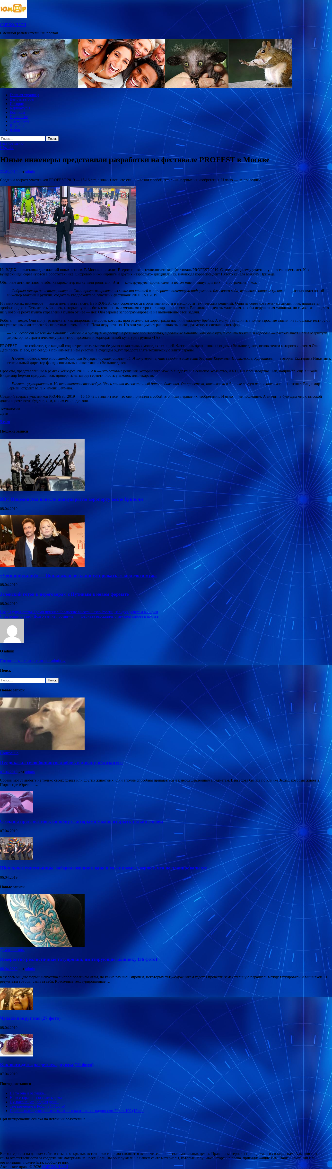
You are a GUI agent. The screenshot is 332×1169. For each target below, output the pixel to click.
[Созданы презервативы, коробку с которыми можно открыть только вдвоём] (16, 812)
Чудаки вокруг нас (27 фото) (30, 1018)
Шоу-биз (17, 125)
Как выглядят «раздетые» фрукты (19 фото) (47, 1064)
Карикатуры (20, 108)
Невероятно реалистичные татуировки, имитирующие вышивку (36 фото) (78, 959)
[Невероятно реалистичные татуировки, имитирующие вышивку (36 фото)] (42, 945)
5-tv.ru (5, 422)
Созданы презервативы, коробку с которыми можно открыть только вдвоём (81, 821)
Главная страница (24, 95)
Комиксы (17, 112)
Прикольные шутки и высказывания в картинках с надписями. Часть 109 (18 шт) (77, 1111)
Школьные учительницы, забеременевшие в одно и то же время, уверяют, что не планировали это (104, 867)
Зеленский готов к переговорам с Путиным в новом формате (64, 594)
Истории (17, 104)
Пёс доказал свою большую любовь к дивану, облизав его (61, 762)
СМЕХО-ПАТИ (13, 25)
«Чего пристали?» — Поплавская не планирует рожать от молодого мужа (78, 575)
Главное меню (12, 143)
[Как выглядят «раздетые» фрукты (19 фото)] (16, 1055)
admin (30, 172)
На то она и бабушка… (29, 1093)
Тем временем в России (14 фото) (37, 1106)
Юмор (15, 130)
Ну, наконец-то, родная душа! (34, 1102)
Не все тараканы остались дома (36, 1097)
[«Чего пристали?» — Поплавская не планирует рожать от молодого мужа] (42, 566)
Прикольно (19, 117)
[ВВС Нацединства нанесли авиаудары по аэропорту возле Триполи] (42, 490)
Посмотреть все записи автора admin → (33, 661)
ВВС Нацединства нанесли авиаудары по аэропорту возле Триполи (71, 499)
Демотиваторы (22, 99)
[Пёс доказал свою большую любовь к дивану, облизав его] (42, 748)
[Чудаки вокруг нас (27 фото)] (16, 1009)
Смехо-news (19, 121)
